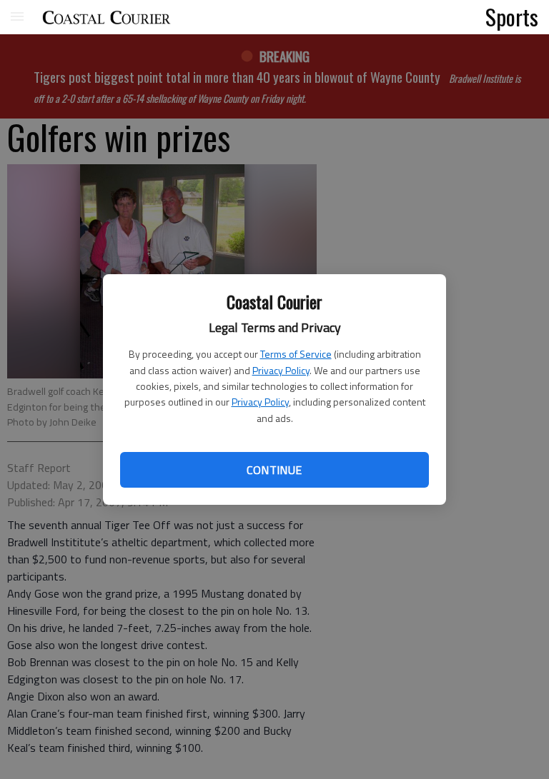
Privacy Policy (281, 370)
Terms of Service (296, 353)
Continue (274, 469)
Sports (511, 16)
